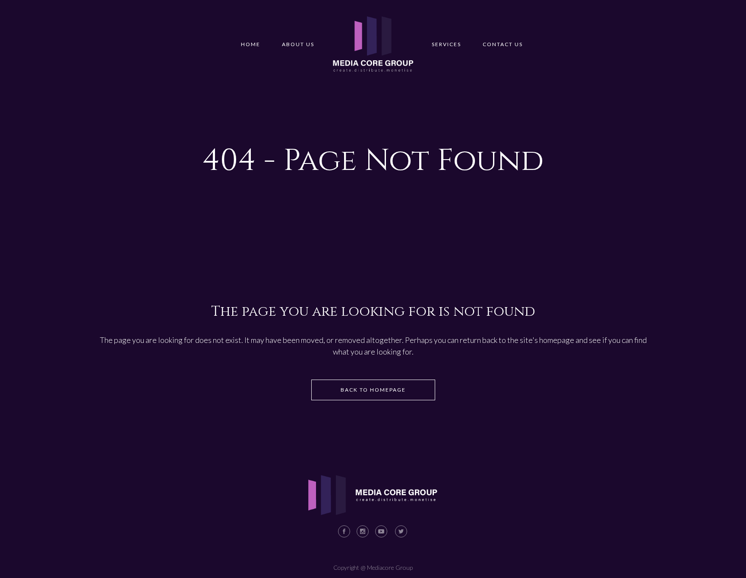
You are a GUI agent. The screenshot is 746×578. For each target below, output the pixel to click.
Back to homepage (373, 389)
